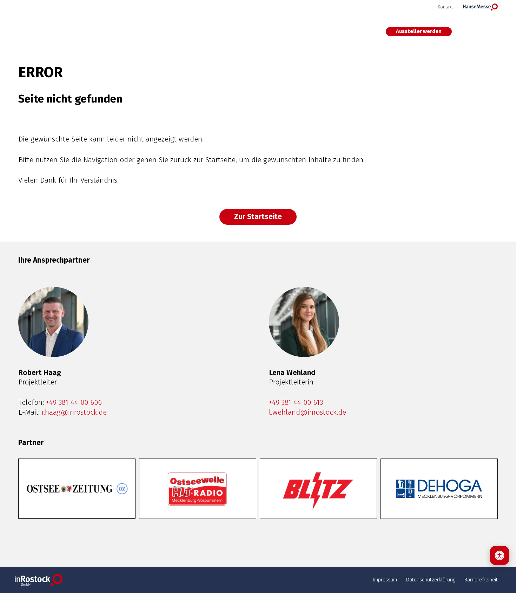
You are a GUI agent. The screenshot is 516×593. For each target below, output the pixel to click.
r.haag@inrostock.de (74, 412)
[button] (483, 31)
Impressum (384, 579)
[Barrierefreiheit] (499, 555)
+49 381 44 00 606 (74, 402)
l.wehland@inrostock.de (307, 412)
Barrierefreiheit (481, 579)
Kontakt (445, 6)
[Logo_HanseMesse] (480, 7)
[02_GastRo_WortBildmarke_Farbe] (41, 31)
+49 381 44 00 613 (296, 402)
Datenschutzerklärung (430, 579)
